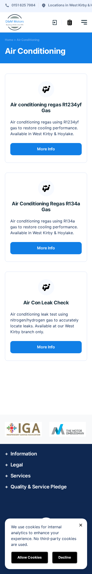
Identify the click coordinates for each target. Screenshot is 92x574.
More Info (46, 149)
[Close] (81, 525)
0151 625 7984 (23, 5)
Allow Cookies (29, 557)
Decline (64, 557)
